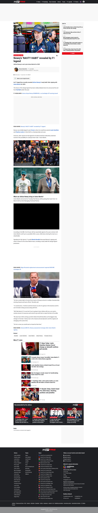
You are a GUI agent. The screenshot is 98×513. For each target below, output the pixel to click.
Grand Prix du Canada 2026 (46, 464)
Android (50, 503)
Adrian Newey (39, 335)
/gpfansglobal (67, 455)
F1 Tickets (76, 1)
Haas (26, 464)
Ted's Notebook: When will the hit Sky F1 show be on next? (72, 33)
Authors (13, 503)
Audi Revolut (28, 459)
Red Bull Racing (28, 472)
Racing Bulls (27, 470)
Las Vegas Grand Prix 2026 (46, 494)
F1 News (38, 1)
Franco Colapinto (17, 462)
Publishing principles (58, 503)
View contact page (66, 490)
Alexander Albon (17, 472)
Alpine (26, 455)
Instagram (45, 503)
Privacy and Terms (20, 503)
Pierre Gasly (16, 464)
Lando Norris (16, 459)
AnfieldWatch (77, 498)
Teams (63, 1)
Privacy (13, 504)
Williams (27, 474)
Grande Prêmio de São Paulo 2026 (47, 492)
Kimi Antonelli (17, 476)
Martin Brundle (36, 239)
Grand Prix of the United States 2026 (47, 489)
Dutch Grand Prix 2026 (45, 477)
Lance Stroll (16, 485)
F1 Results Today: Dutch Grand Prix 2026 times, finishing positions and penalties (72, 49)
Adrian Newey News (18, 55)
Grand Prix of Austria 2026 (45, 470)
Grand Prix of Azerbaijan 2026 (46, 483)
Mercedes (27, 468)
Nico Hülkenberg (17, 492)
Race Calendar (52, 1)
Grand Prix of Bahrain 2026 (46, 485)
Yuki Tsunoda (17, 489)
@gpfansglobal (67, 457)
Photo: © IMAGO (17, 51)
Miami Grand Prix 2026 (45, 462)
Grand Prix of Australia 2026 (46, 455)
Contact (28, 503)
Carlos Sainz (16, 474)
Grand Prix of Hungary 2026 (46, 476)
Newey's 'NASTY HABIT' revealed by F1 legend (33, 126)
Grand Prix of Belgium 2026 (46, 474)
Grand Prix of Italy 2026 (45, 479)
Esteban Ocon (17, 481)
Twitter (41, 503)
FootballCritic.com (78, 496)
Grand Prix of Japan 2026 (45, 459)
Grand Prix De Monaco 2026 (46, 466)
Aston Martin (17, 84)
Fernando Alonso (48, 335)
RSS (25, 503)
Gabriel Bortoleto (17, 491)
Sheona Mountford (23, 68)
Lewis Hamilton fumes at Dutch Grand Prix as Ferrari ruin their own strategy (73, 27)
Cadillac (27, 461)
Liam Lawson (17, 468)
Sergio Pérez (16, 496)
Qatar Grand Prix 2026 (45, 496)
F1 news (72, 53)
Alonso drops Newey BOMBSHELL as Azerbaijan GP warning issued (40, 93)
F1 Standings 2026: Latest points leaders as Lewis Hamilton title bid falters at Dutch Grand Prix (72, 44)
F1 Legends (69, 1)
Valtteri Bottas (17, 494)
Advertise (32, 503)
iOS (53, 503)
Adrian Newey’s (37, 82)
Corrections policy (67, 503)
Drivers (59, 1)
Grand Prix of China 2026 (45, 457)
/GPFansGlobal (67, 461)
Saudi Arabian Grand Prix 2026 (46, 461)
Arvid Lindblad (17, 487)
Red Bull (18, 90)
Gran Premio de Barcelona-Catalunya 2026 (49, 468)
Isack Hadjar (16, 466)
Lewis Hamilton (54, 130)
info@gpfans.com (67, 479)
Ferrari (33, 130)
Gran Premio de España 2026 (46, 481)
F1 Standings (45, 1)
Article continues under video (36, 97)
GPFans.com (66, 498)
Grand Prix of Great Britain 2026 (47, 472)
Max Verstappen (17, 470)
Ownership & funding (76, 503)
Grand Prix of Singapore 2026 (46, 487)
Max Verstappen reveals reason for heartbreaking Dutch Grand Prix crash (71, 38)
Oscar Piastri (16, 461)
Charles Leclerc (20, 132)
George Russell (17, 477)
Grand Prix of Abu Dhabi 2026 (46, 498)
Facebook (37, 503)
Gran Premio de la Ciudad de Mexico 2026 (49, 491)
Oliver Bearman (17, 479)
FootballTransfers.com (68, 496)
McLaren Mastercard (29, 466)
